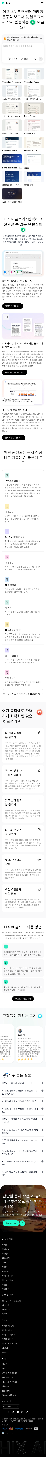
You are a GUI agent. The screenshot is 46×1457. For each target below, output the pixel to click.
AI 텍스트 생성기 (12, 480)
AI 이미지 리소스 (8, 1334)
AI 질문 (5, 1284)
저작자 (4, 1368)
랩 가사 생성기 (11, 655)
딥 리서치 (6, 1258)
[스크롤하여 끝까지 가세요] (15, 58)
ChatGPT (6, 1348)
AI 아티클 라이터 (8, 1276)
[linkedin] (13, 1412)
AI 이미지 (5, 1249)
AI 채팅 (5, 1245)
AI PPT (5, 1262)
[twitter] (8, 1412)
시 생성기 (9, 607)
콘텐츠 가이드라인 (9, 1373)
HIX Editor (6, 1309)
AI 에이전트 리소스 (9, 1343)
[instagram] (22, 1412)
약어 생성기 (10, 562)
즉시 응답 (24, 59)
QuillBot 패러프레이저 (15, 537)
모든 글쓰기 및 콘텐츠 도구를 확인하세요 (21, 694)
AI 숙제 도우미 (8, 1280)
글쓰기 (4, 1352)
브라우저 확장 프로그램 (11, 1301)
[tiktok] (27, 1412)
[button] (23, 1083)
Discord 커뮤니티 (9, 1395)
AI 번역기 (5, 1289)
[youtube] (17, 1412)
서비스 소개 (7, 1364)
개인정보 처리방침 (9, 1382)
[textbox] (23, 49)
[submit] (41, 59)
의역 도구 (9, 511)
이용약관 (5, 1386)
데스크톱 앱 (7, 1305)
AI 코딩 (5, 1267)
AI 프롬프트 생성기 (13, 630)
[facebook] (4, 1412)
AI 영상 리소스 (8, 1330)
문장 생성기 (10, 678)
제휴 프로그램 (7, 1377)
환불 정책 (6, 1391)
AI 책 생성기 (10, 585)
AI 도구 (5, 1314)
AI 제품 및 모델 (8, 1326)
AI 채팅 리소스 (8, 1339)
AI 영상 (5, 1253)
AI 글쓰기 (5, 1271)
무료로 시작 (11, 1223)
